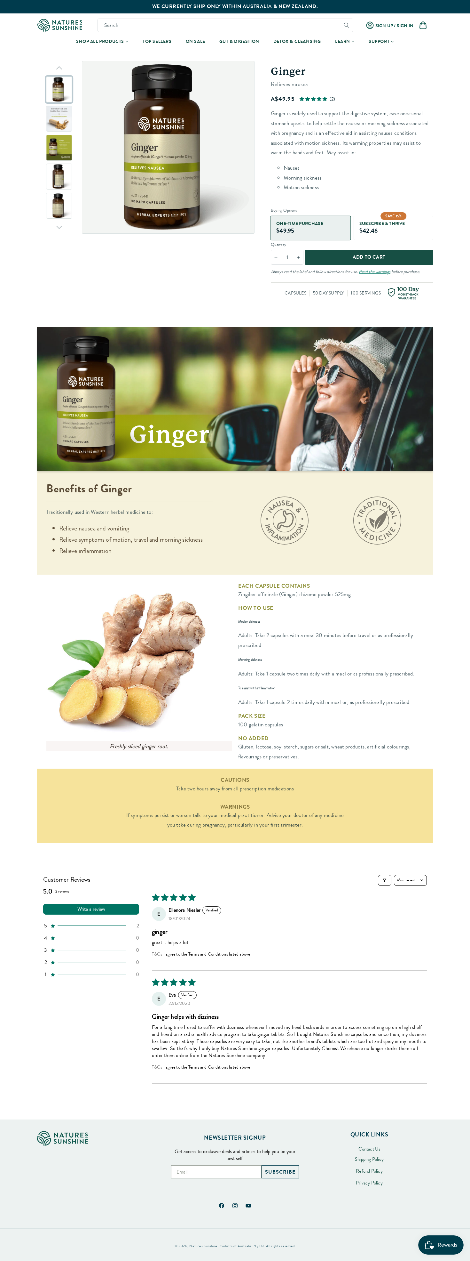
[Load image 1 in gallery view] (59, 89)
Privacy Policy (369, 1183)
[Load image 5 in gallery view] (59, 206)
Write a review (91, 909)
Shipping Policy (369, 1159)
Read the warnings (374, 272)
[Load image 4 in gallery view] (59, 177)
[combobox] (225, 25)
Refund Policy (369, 1171)
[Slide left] (59, 68)
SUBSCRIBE (280, 1172)
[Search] (346, 25)
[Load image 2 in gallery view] (59, 119)
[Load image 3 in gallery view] (59, 148)
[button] (102, 41)
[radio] (310, 228)
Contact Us (369, 1149)
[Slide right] (59, 227)
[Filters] (384, 880)
